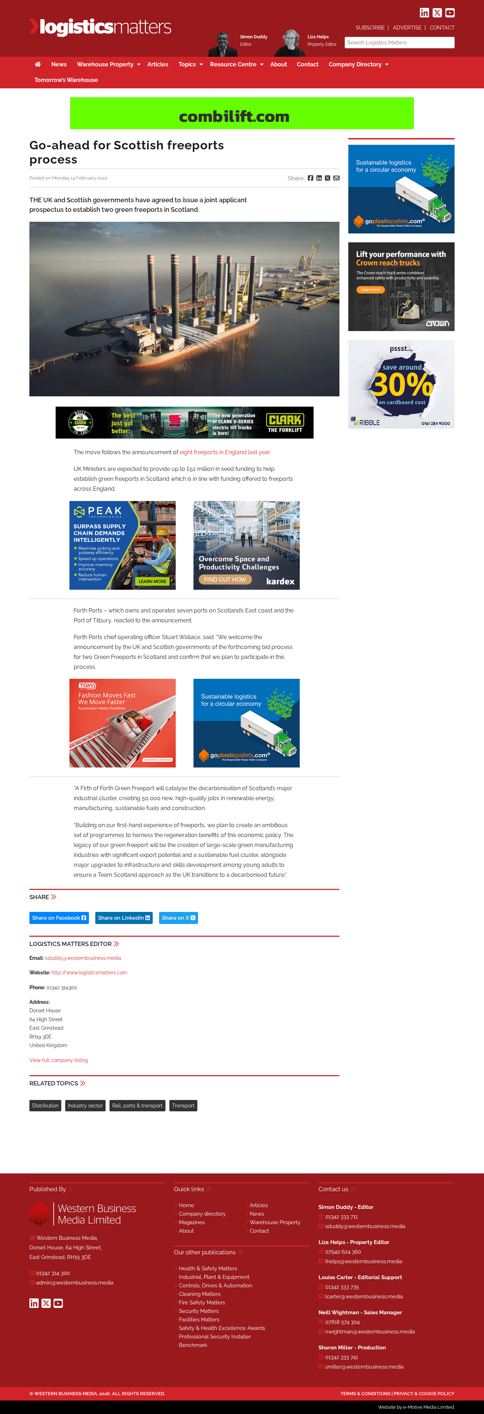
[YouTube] (450, 13)
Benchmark (193, 1345)
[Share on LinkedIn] (319, 178)
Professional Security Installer (215, 1336)
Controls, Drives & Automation (215, 1285)
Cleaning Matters (199, 1294)
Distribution (45, 1105)
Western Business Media (65, 1393)
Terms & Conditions (365, 1393)
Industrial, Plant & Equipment (214, 1277)
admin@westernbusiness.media (74, 1283)
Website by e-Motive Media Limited (416, 1407)
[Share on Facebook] (310, 178)
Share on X (176, 918)
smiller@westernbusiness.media (364, 1367)
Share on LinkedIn (121, 918)
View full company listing (58, 1060)
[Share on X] (327, 178)
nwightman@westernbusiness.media (370, 1331)
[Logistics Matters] (100, 36)
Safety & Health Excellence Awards (222, 1328)
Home (186, 1205)
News (257, 1214)
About (186, 1231)
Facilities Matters (199, 1319)
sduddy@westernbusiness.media (83, 958)
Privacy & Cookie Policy (424, 1393)
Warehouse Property (275, 1222)
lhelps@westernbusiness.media (363, 1261)
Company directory (202, 1214)
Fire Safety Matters (202, 1302)
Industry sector (85, 1105)
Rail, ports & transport (137, 1105)
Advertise (407, 27)
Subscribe (370, 27)
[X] (437, 13)
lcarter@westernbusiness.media (364, 1296)
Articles (259, 1205)
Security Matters (199, 1311)
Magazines (192, 1222)
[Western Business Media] (82, 1224)
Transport (183, 1105)
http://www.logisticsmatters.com (89, 972)
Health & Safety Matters (208, 1268)
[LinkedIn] (424, 13)
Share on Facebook (56, 918)
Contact (442, 27)
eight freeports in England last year (225, 452)
